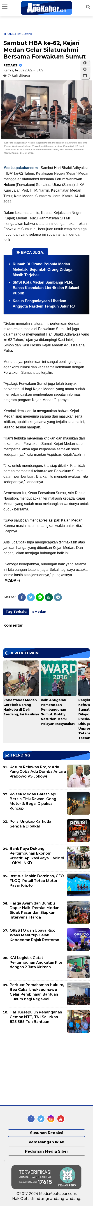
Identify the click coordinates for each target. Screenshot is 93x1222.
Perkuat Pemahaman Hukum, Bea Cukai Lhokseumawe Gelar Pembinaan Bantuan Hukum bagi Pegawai (37, 992)
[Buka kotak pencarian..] (88, 7)
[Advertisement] (37, 1070)
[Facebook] (22, 597)
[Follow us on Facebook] (31, 1119)
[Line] (40, 597)
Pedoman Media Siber (46, 1151)
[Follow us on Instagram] (51, 1119)
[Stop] (85, 69)
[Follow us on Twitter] (41, 1119)
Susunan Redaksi (46, 1133)
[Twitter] (31, 597)
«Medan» (24, 33)
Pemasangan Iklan (46, 1142)
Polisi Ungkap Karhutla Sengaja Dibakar (30, 823)
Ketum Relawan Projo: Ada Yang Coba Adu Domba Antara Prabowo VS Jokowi (38, 772)
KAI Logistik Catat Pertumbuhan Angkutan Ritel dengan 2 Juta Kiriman (36, 962)
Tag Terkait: (16, 612)
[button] (85, 76)
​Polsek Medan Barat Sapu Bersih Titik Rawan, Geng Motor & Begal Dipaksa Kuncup (34, 801)
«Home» (9, 33)
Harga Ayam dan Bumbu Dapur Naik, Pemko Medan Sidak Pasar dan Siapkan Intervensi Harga (34, 910)
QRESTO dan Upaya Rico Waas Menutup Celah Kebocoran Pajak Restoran (34, 935)
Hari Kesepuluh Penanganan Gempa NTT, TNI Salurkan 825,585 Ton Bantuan (36, 1017)
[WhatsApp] (49, 597)
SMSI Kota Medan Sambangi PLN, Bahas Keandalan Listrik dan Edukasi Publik (46, 287)
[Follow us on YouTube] (61, 1119)
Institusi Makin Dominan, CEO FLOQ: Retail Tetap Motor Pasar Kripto (37, 881)
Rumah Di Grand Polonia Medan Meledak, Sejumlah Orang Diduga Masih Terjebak (42, 269)
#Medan (39, 612)
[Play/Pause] (85, 63)
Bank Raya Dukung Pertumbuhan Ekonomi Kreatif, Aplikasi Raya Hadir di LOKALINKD (37, 855)
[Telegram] (58, 597)
